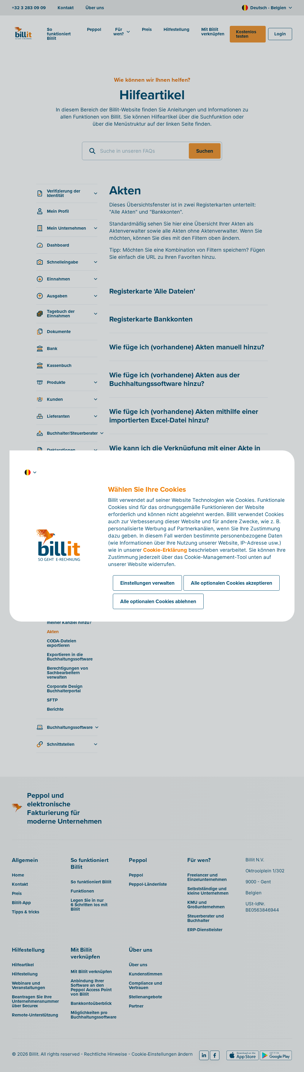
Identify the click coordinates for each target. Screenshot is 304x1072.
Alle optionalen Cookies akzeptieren (231, 583)
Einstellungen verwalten (147, 583)
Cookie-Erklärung (165, 550)
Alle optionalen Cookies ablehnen (158, 601)
